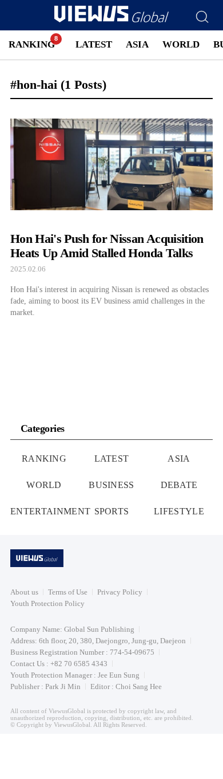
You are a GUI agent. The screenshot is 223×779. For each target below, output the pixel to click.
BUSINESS (111, 485)
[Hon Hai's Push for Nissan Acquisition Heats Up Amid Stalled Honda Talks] (111, 213)
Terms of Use (67, 592)
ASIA (137, 44)
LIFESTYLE (179, 511)
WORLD (181, 44)
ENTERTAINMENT (50, 511)
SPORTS (111, 511)
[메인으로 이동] (111, 20)
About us (24, 592)
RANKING (32, 44)
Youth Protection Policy (47, 603)
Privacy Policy (119, 592)
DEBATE (179, 485)
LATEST (93, 44)
